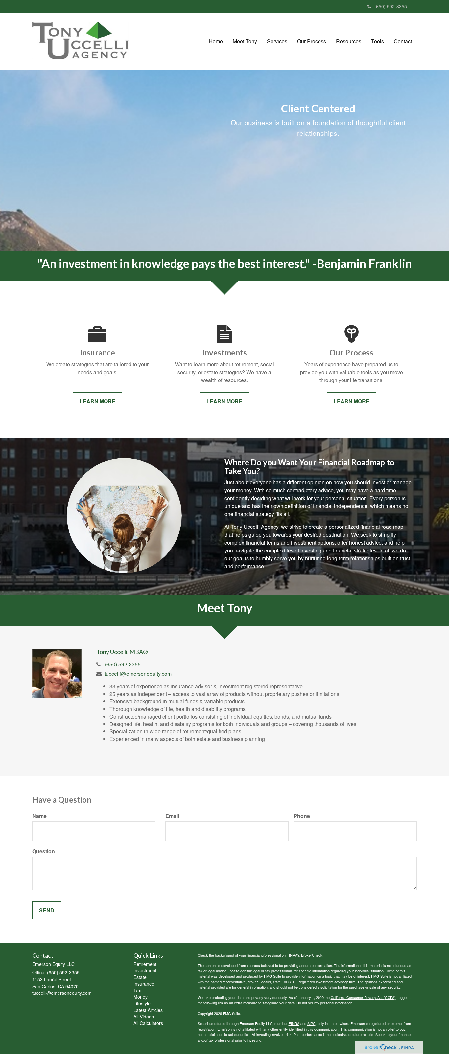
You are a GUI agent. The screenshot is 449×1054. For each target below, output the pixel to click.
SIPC (311, 1023)
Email (172, 816)
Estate (140, 977)
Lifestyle (142, 1003)
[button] (245, 41)
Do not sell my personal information (324, 1002)
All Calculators (148, 1023)
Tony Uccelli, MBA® (122, 651)
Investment (144, 970)
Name (39, 816)
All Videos (143, 1016)
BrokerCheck (311, 955)
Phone (302, 816)
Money (140, 996)
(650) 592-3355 (390, 6)
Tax (137, 990)
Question (43, 851)
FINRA (294, 1023)
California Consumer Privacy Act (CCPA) (363, 997)
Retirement (144, 964)
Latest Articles (148, 1010)
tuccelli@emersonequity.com (138, 673)
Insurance (143, 983)
